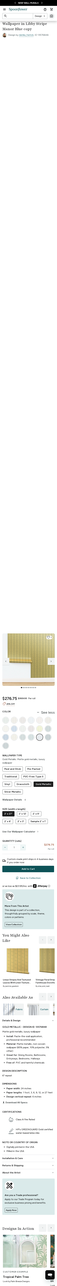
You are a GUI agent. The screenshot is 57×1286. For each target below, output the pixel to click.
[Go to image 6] (30, 687)
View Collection (14, 924)
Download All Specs (14, 1102)
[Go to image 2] (23, 687)
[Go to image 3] (25, 687)
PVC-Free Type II (33, 776)
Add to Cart (28, 869)
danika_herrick (26, 35)
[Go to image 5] (28, 687)
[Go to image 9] (35, 687)
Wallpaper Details (14, 799)
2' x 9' (36, 813)
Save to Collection (28, 878)
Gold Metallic (43, 784)
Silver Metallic (12, 791)
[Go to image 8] (33, 687)
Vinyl (7, 784)
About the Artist (28, 1172)
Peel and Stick (12, 769)
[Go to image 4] (26, 687)
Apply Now (11, 1210)
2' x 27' (8, 813)
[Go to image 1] (21, 687)
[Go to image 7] (32, 687)
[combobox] (40, 16)
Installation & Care (28, 1158)
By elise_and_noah (43, 986)
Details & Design (28, 1020)
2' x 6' (7, 821)
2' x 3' (21, 821)
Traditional (10, 776)
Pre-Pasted (33, 769)
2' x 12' (22, 813)
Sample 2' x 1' (38, 821)
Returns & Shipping (28, 1165)
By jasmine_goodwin (11, 986)
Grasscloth (23, 784)
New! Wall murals (28, 3)
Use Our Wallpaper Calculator (20, 831)
